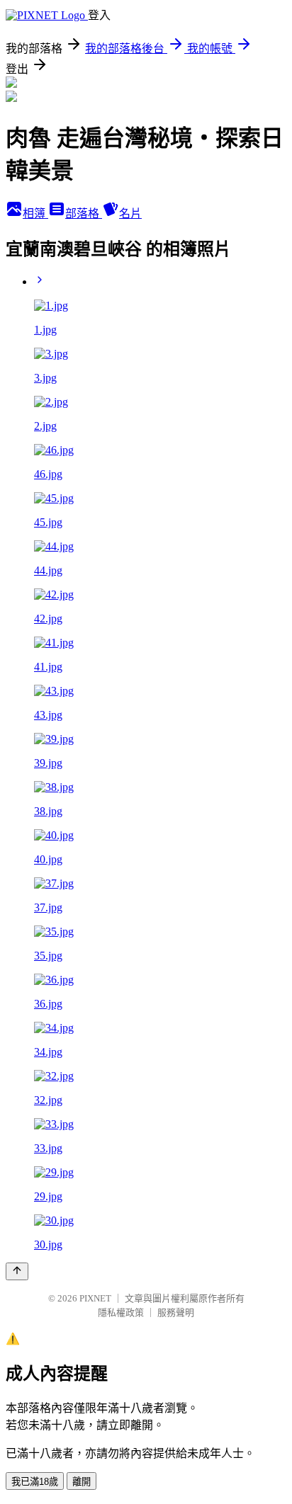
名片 (130, 213)
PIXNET (95, 1298)
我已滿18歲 (34, 1481)
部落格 (83, 213)
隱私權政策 (121, 1312)
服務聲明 (175, 1312)
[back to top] (17, 1271)
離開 (81, 1481)
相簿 (35, 213)
